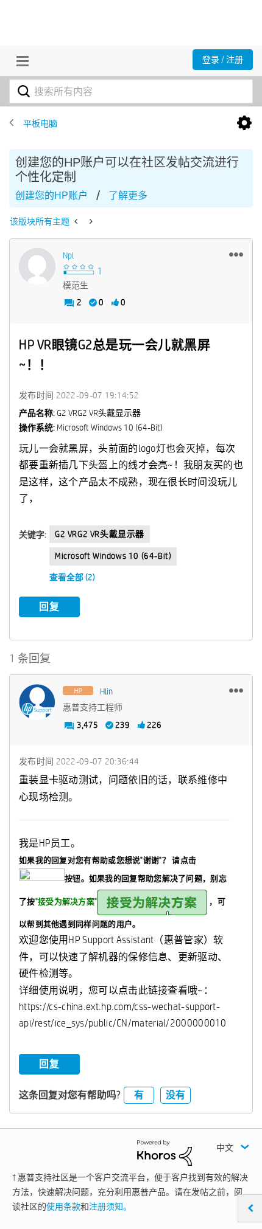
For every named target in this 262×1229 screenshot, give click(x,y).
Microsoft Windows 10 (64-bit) (113, 555)
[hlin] (37, 702)
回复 (49, 606)
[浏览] (19, 61)
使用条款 (63, 1206)
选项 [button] (244, 123)
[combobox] (131, 91)
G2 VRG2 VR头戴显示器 (99, 533)
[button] (236, 254)
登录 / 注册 (222, 59)
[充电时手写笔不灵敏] (90, 221)
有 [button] (139, 1095)
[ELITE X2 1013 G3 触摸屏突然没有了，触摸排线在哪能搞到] (77, 221)
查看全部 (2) (72, 577)
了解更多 (127, 195)
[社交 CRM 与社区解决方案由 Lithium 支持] (164, 1152)
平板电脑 (40, 123)
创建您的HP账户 (51, 195)
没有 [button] (175, 1095)
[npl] (37, 266)
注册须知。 (110, 1206)
